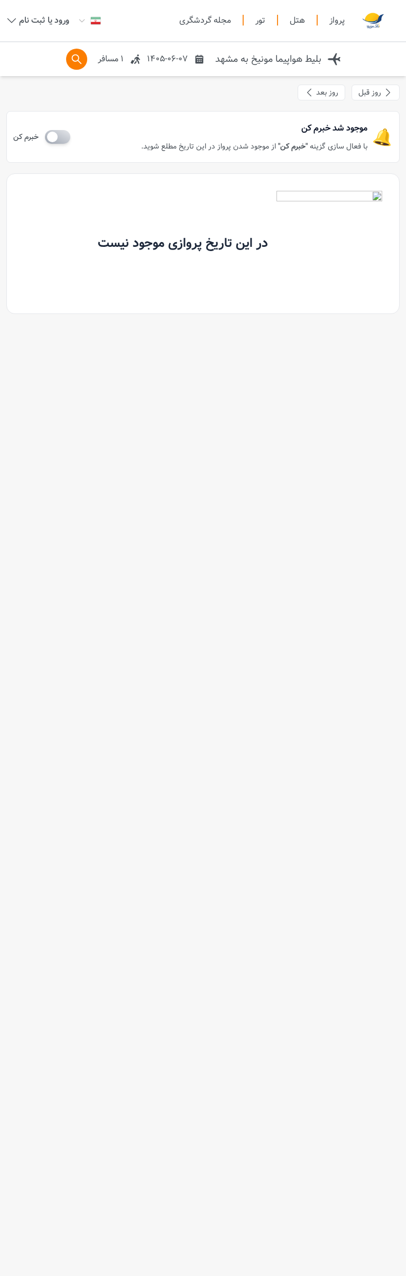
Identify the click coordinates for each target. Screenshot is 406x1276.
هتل (297, 20)
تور (260, 20)
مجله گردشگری (205, 20)
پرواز (337, 20)
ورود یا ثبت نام (44, 20)
